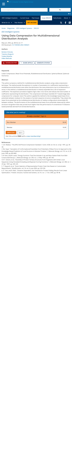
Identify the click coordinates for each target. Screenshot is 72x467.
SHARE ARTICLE (28, 63)
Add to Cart (11, 132)
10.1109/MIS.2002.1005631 (20, 45)
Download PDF (11, 63)
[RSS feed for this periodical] (69, 22)
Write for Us (6, 23)
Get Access (31, 22)
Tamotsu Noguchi (8, 54)
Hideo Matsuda (7, 58)
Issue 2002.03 (46, 18)
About (66, 18)
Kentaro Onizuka (7, 52)
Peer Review (19, 23)
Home (4, 28)
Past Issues (35, 18)
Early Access (57, 18)
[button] (69, 14)
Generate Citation (43, 63)
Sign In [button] (43, 116)
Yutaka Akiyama (7, 56)
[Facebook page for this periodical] (65, 22)
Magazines (10, 28)
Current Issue (24, 18)
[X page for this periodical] (61, 22)
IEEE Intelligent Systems (9, 18)
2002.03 (36, 28)
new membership (33, 136)
